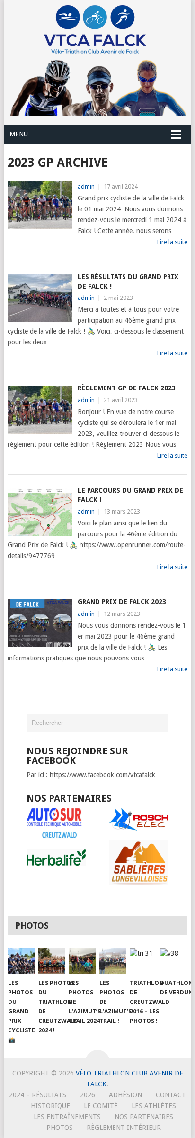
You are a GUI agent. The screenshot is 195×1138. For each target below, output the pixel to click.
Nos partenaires (144, 1116)
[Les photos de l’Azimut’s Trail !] (112, 961)
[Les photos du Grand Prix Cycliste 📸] (21, 961)
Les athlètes (154, 1106)
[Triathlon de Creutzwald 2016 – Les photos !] (143, 961)
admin (86, 186)
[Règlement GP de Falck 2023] (40, 410)
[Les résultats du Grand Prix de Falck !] (40, 298)
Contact (171, 1095)
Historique (50, 1106)
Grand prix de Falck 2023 (122, 601)
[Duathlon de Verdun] (173, 961)
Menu (18, 134)
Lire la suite (172, 241)
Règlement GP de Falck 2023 (127, 388)
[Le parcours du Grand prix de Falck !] (40, 512)
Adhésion (125, 1095)
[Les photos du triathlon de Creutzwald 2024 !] (51, 961)
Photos (59, 1127)
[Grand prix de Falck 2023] (40, 623)
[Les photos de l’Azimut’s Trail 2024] (82, 961)
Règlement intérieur (124, 1127)
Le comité (101, 1106)
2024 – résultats (37, 1095)
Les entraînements (67, 1116)
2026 (87, 1095)
